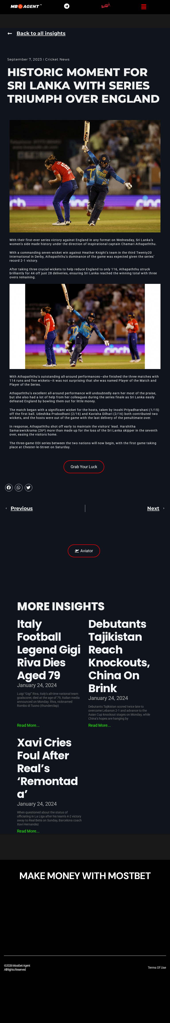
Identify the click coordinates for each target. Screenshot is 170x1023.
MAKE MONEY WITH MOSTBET (85, 876)
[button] (143, 7)
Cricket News (57, 59)
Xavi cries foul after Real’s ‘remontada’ (47, 768)
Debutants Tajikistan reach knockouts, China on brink (119, 656)
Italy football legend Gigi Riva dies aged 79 (48, 649)
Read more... (28, 725)
